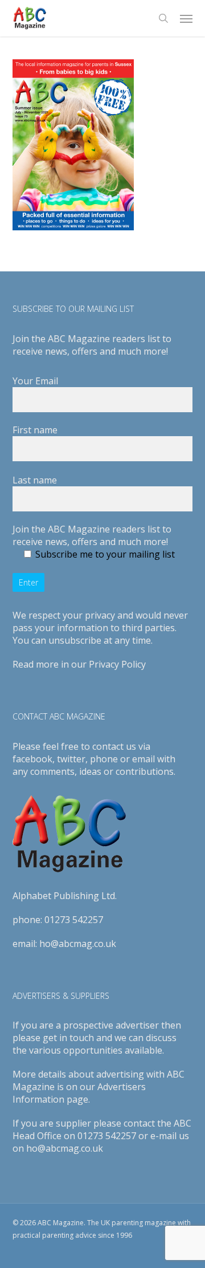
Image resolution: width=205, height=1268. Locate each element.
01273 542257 (73, 919)
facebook (32, 759)
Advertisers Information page (79, 1093)
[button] (186, 18)
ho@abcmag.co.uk (77, 943)
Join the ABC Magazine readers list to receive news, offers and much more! (92, 535)
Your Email (35, 381)
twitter (71, 759)
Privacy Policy (117, 664)
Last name (35, 480)
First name (35, 430)
